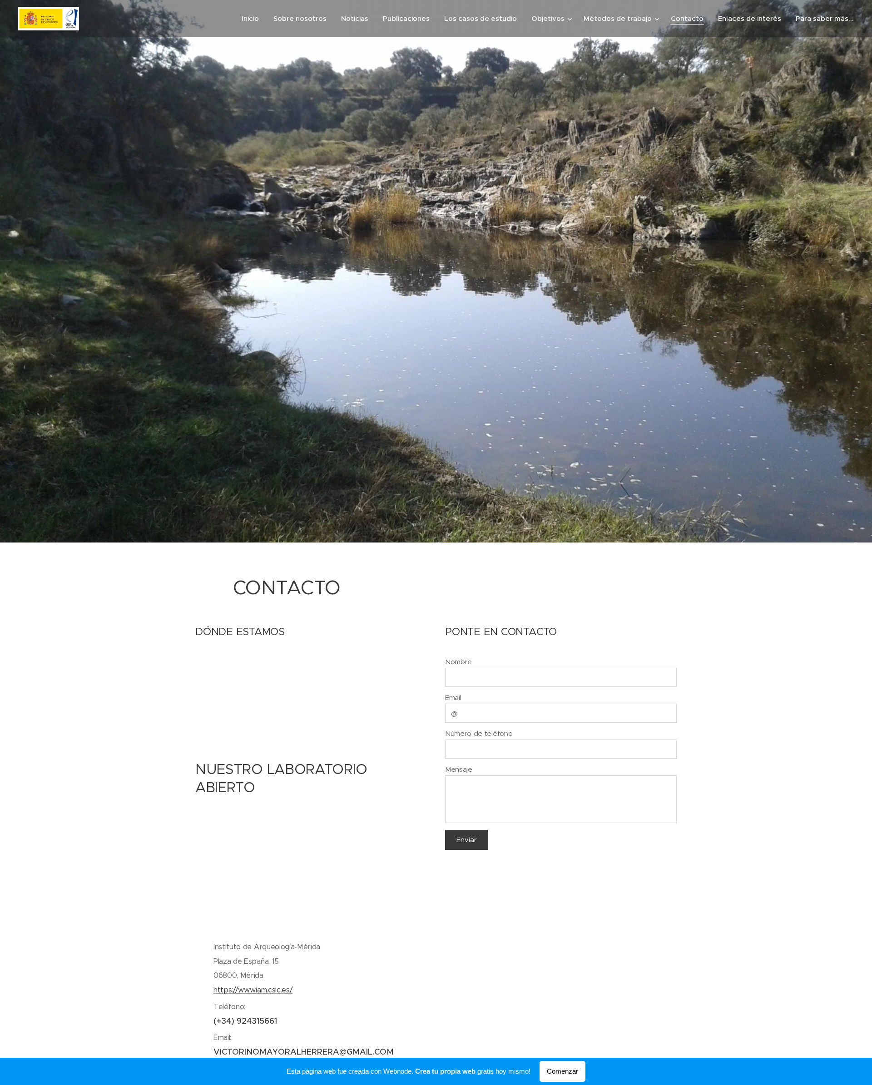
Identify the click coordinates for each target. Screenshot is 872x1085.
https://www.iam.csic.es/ (252, 990)
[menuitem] (252, 18)
